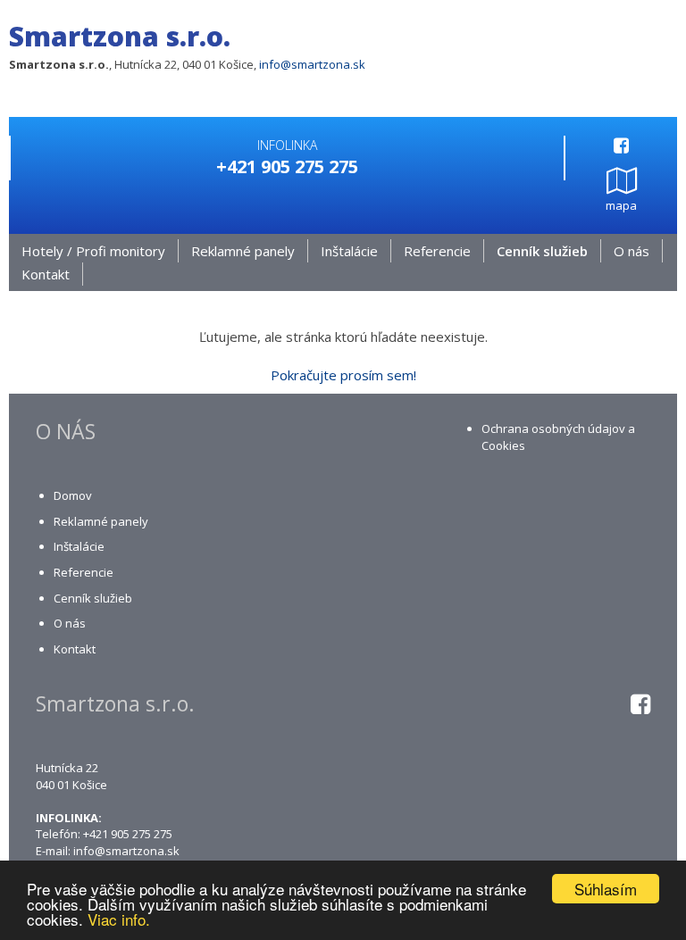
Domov (73, 495)
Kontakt (45, 274)
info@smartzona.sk (312, 64)
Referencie (437, 251)
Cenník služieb (542, 251)
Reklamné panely (243, 251)
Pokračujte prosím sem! (343, 375)
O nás (631, 251)
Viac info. (119, 919)
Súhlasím (605, 889)
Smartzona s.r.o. (119, 36)
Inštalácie (349, 251)
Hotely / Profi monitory (93, 251)
